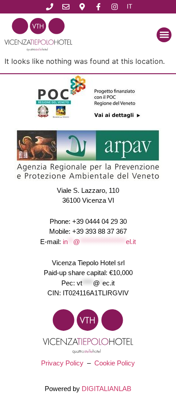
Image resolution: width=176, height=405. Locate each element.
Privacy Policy (62, 363)
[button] (164, 34)
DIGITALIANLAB (106, 388)
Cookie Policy (114, 363)
